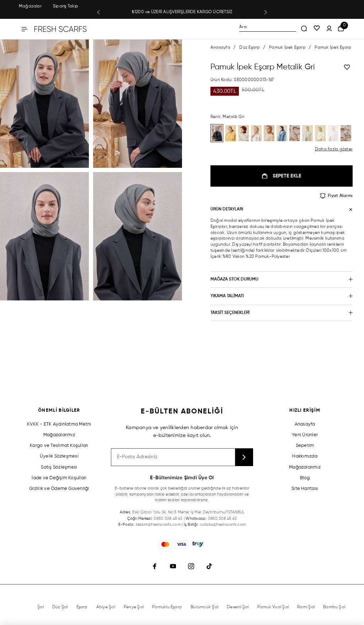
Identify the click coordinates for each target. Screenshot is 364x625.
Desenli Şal (238, 607)
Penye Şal (134, 607)
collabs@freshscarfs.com (223, 525)
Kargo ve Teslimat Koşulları (59, 445)
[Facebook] (155, 566)
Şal (40, 607)
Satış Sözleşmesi (59, 467)
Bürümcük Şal (204, 607)
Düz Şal (60, 607)
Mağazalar (30, 6)
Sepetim (305, 445)
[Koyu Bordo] (243, 133)
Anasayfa (220, 48)
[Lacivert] (282, 133)
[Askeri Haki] (294, 133)
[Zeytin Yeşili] (230, 133)
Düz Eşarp (249, 48)
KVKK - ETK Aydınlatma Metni (59, 424)
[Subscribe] (244, 457)
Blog (305, 478)
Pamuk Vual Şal (273, 607)
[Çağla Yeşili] (307, 133)
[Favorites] (317, 28)
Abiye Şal (105, 607)
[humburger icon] (24, 29)
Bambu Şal (334, 607)
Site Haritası (304, 488)
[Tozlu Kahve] (256, 133)
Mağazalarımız (59, 435)
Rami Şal (306, 607)
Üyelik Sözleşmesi (59, 456)
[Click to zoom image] (44, 103)
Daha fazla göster (334, 149)
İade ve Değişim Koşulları (59, 478)
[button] (98, 12)
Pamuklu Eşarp (167, 607)
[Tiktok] (209, 566)
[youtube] (173, 566)
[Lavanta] (333, 133)
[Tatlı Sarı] (346, 133)
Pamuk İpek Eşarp (287, 48)
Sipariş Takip (65, 6)
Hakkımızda (304, 456)
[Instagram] (191, 566)
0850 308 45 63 (168, 518)
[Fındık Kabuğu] (269, 133)
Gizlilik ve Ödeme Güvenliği (59, 488)
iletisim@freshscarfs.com (158, 525)
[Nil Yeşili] (320, 133)
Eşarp (82, 607)
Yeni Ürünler (305, 435)
